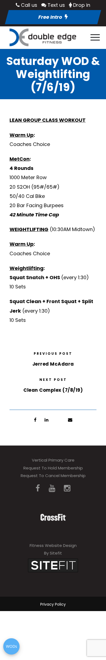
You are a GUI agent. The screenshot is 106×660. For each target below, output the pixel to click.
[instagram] (67, 488)
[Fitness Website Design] (53, 565)
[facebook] (38, 488)
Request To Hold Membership (53, 468)
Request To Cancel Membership (53, 475)
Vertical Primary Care (53, 460)
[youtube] (52, 488)
